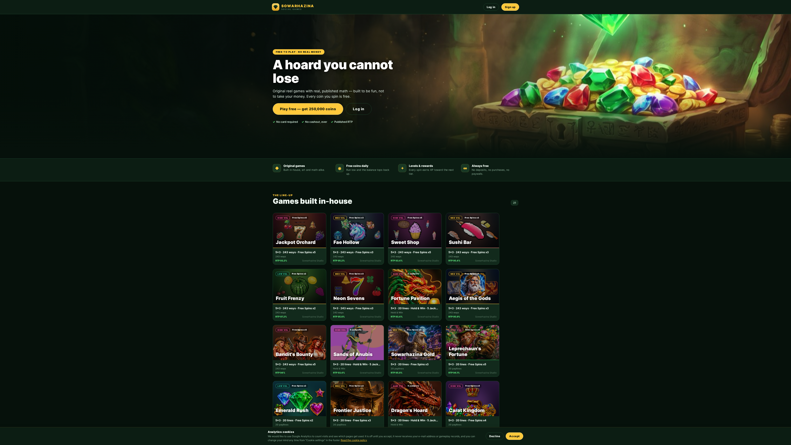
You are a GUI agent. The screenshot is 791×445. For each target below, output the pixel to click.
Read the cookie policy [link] (354, 440)
